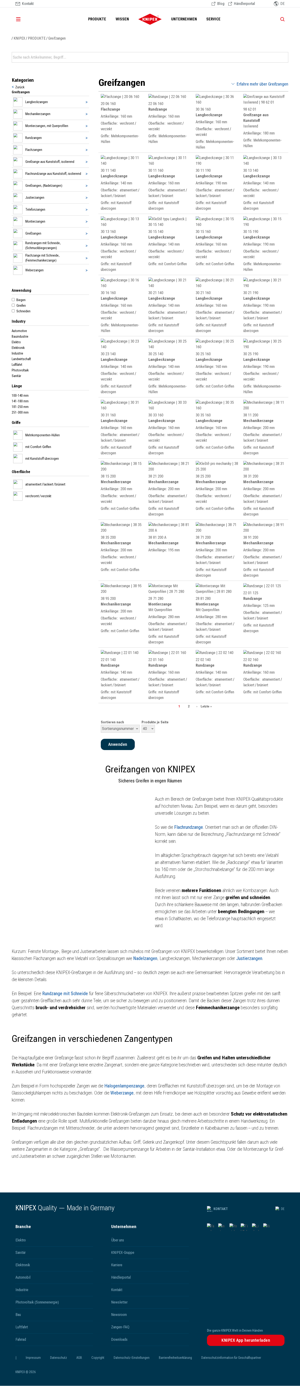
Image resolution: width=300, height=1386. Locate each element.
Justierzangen (249, 958)
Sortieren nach (112, 722)
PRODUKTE (97, 19)
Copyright (97, 1358)
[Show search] (281, 19)
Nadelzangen (145, 958)
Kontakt (221, 1209)
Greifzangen (57, 38)
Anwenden (284, 57)
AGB (79, 1358)
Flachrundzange (188, 827)
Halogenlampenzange (124, 1086)
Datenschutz (58, 1358)
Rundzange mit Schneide (65, 993)
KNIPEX (19, 38)
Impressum (33, 1358)
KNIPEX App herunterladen (245, 1340)
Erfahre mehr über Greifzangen (262, 84)
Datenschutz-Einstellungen (132, 1358)
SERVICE (213, 19)
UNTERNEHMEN (184, 19)
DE (283, 1209)
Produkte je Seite (155, 722)
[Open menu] (24, 19)
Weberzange (122, 1093)
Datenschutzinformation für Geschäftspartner (231, 1358)
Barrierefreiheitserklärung (175, 1358)
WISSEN (122, 19)
